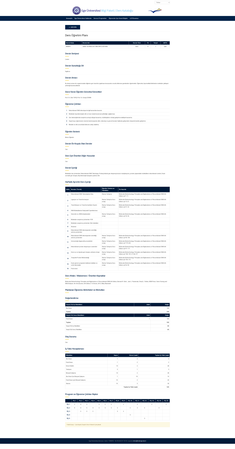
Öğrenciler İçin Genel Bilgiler (118, 18)
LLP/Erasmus (134, 18)
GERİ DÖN (73, 27)
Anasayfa (69, 18)
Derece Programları (100, 18)
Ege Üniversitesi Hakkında (83, 18)
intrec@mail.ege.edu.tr (139, 441)
